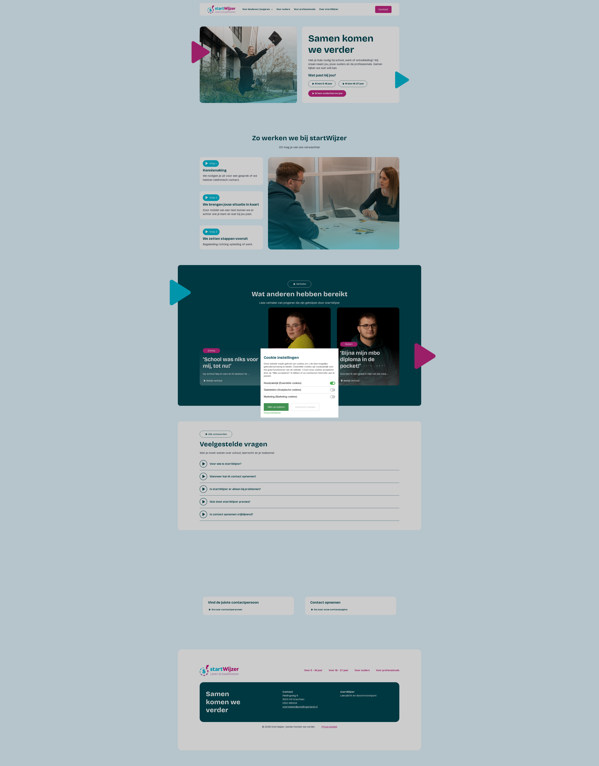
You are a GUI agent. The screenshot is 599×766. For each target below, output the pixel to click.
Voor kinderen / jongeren (256, 9)
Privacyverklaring (272, 412)
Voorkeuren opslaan (305, 407)
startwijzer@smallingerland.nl (300, 706)
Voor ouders (283, 9)
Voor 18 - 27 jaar (338, 670)
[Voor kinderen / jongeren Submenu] (271, 9)
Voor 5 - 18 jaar (313, 670)
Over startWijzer (328, 9)
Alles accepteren (276, 407)
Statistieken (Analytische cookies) (282, 389)
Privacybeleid (329, 726)
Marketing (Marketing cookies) (280, 396)
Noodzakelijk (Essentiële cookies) (282, 383)
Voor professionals (304, 9)
